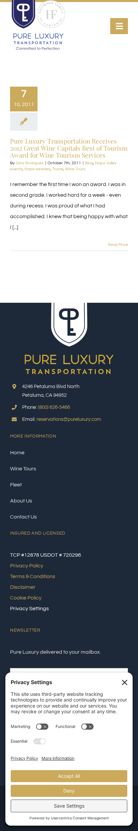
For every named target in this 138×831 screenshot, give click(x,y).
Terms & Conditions (32, 576)
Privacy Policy (26, 565)
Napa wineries (37, 169)
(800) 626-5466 (54, 407)
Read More (118, 245)
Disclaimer (23, 587)
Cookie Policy (26, 598)
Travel (57, 169)
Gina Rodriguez (30, 163)
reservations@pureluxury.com (69, 419)
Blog (89, 163)
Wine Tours (75, 169)
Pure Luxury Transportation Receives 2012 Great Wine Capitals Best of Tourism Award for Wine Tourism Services (69, 147)
